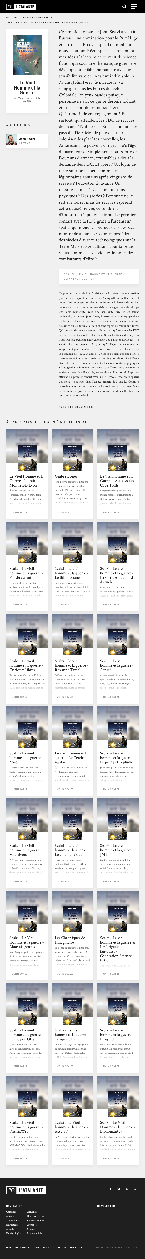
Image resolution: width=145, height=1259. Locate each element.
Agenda (10, 1229)
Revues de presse (36, 18)
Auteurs (10, 1216)
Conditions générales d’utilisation (58, 1247)
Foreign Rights (13, 1233)
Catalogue (11, 1211)
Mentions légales (18, 1247)
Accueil (12, 18)
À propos (32, 1225)
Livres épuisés (34, 1233)
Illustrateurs (12, 1225)
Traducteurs (12, 1220)
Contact (31, 1229)
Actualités (32, 1211)
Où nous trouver (35, 1220)
